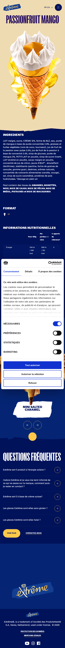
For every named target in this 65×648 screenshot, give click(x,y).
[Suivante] (37, 425)
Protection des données (32, 631)
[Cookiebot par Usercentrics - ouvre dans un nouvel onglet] (48, 263)
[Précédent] (27, 425)
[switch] (57, 333)
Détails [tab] (28, 271)
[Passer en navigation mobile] (58, 7)
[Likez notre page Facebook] (38, 643)
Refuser (32, 383)
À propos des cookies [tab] (50, 271)
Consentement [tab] (11, 271)
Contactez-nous (34, 533)
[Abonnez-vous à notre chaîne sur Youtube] (27, 643)
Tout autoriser (32, 365)
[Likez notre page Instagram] (33, 643)
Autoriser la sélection (32, 374)
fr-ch (47, 7)
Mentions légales (32, 635)
